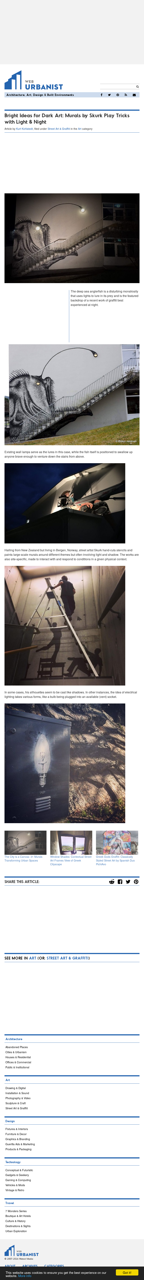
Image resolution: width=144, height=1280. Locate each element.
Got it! (127, 1272)
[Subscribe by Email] (134, 95)
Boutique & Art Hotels (18, 1216)
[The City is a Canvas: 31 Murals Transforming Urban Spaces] (25, 843)
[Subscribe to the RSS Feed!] (126, 95)
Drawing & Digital (15, 1088)
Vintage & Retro (14, 1190)
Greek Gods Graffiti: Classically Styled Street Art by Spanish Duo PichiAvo (115, 860)
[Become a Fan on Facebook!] (101, 95)
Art (28, 94)
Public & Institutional (17, 1067)
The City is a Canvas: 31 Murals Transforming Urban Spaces (23, 858)
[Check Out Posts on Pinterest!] (118, 95)
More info (24, 1275)
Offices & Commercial (18, 1062)
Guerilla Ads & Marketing (20, 1144)
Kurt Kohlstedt (24, 129)
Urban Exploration (16, 1231)
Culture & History (15, 1221)
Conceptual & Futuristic (19, 1170)
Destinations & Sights (18, 1226)
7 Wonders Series (16, 1211)
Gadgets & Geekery (17, 1175)
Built (50, 94)
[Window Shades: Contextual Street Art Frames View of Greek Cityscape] (71, 843)
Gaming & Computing (18, 1180)
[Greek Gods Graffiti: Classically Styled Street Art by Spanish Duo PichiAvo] (117, 843)
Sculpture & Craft (15, 1103)
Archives (30, 1266)
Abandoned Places (16, 1047)
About (9, 1266)
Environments (64, 94)
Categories (54, 1266)
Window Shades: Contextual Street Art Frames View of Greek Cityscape (71, 860)
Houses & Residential (18, 1057)
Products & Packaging (18, 1149)
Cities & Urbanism (16, 1052)
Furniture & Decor (16, 1134)
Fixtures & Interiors (16, 1129)
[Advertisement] (72, 32)
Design (38, 94)
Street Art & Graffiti (59, 129)
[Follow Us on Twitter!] (109, 95)
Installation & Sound (17, 1093)
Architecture (15, 94)
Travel (9, 1203)
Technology (13, 1162)
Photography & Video (18, 1098)
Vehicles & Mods (15, 1185)
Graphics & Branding (17, 1139)
